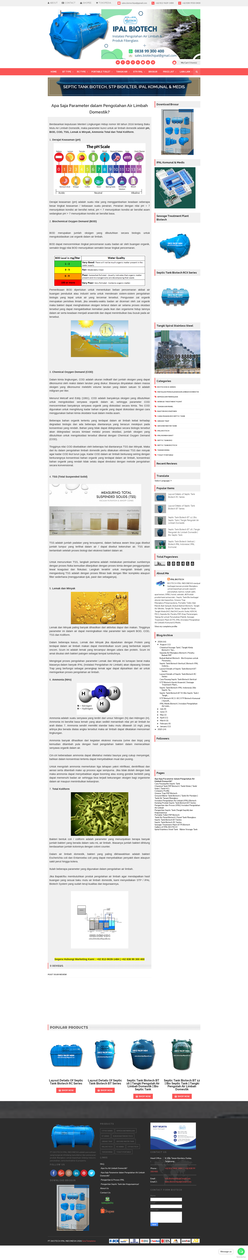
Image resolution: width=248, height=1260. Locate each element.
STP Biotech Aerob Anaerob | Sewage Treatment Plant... (177, 683)
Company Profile (162, 791)
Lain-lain (185, 72)
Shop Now (67, 1090)
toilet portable (165, 455)
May (162, 714)
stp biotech (133, 1147)
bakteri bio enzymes (167, 411)
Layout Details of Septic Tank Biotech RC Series (178, 675)
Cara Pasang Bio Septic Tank (167, 783)
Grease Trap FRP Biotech (166, 793)
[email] (143, 62)
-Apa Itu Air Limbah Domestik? (113, 1168)
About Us (104, 1188)
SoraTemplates (89, 1241)
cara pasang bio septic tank (171, 416)
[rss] (138, 62)
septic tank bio (164, 440)
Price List (168, 72)
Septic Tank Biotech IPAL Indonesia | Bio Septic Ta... (178, 688)
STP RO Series (107, 1131)
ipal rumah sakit (165, 435)
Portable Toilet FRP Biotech (167, 815)
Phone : (153, 1168)
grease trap (163, 421)
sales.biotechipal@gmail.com (134, 3)
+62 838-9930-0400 (191, 3)
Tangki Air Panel (165, 406)
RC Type (81, 72)
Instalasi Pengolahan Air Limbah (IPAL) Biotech (175, 800)
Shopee (86, 3)
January (163, 726)
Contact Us (105, 1192)
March (163, 720)
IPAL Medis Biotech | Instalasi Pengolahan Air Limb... (178, 704)
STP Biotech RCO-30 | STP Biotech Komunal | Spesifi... (180, 699)
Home (54, 72)
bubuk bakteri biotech (123, 1136)
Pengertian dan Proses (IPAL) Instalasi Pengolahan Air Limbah (177, 806)
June (162, 711)
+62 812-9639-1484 (164, 3)
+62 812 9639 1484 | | (175, 1168)
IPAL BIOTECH (177, 579)
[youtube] (148, 62)
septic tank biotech (167, 445)
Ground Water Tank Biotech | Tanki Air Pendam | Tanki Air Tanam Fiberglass (176, 796)
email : (153, 1178)
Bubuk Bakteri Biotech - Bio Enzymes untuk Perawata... (179, 659)
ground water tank (167, 426)
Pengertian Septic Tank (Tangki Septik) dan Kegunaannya (174, 811)
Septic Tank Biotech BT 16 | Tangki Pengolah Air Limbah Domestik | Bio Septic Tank (184, 532)
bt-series (105, 1136)
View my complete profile (166, 626)
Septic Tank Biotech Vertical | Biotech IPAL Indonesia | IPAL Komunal (181, 544)
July (162, 709)
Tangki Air (121, 72)
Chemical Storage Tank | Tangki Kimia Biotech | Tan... (176, 648)
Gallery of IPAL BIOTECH (166, 827)
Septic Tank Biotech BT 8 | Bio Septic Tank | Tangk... (179, 694)
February (164, 723)
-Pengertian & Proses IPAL (112, 1180)
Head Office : (155, 1159)
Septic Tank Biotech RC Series (168, 822)
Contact (69, 3)
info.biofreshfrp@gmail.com (177, 1178)
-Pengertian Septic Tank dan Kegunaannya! (119, 1184)
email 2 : (154, 1181)
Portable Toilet (100, 72)
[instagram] (133, 62)
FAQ (102, 1164)
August (163, 644)
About (53, 3)
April (162, 717)
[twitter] (118, 62)
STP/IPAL (138, 72)
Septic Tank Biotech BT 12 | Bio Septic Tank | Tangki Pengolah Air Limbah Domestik (183, 520)
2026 (160, 641)
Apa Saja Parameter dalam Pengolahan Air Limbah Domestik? (175, 779)
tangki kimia (163, 450)
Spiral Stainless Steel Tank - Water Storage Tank (176, 829)
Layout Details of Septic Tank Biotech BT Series (178, 669)
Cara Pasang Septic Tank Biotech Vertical (178, 679)
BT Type (66, 72)
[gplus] (128, 62)
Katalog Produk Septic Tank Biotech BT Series (175, 803)
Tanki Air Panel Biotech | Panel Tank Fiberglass (175, 817)
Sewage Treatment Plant (169, 401)
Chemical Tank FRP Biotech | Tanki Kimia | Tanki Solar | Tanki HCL (176, 787)
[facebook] (123, 62)
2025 (160, 729)
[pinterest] (153, 62)
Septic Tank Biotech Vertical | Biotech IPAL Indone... (179, 664)
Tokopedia (104, 3)
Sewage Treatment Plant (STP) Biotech (172, 824)
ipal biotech (163, 431)
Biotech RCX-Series (166, 387)
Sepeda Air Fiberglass (167, 397)
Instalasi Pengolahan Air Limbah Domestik (178, 392)
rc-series (120, 1147)
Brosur (153, 72)
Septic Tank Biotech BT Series (168, 819)
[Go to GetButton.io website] (241, 1257)
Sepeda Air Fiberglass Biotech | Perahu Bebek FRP (177, 654)
